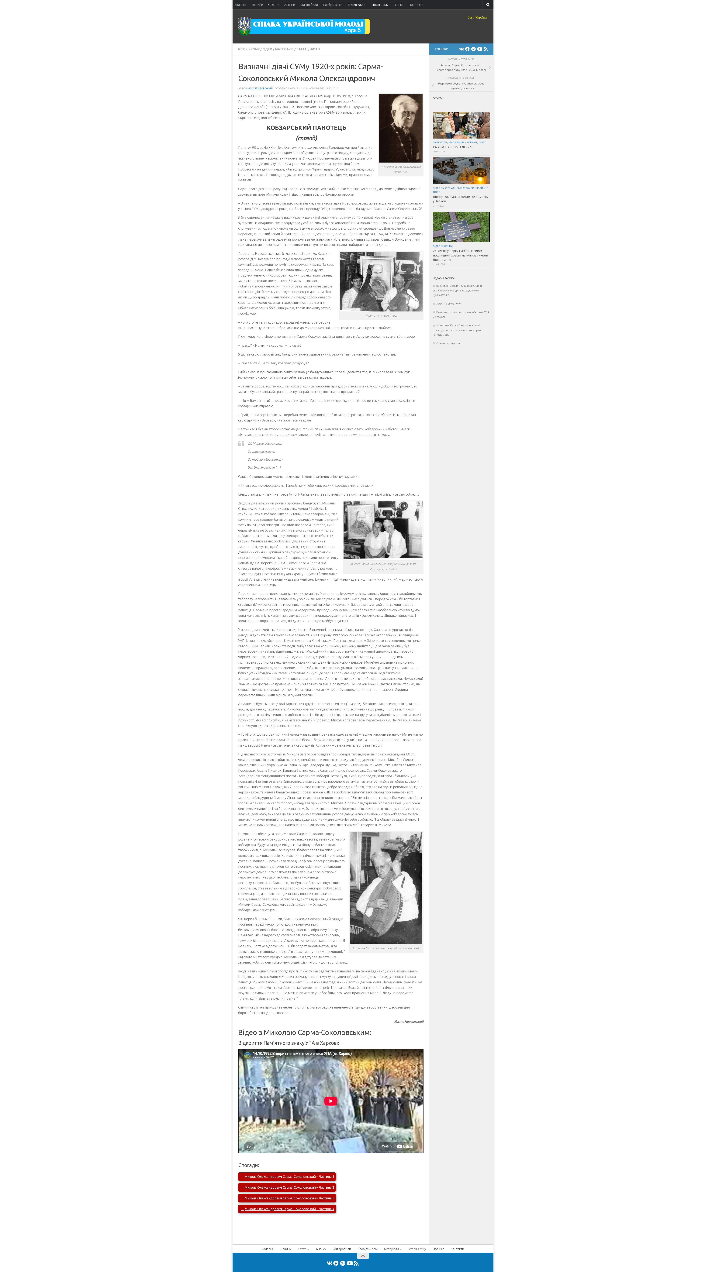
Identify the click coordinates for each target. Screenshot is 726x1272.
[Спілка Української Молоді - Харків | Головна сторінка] (304, 26)
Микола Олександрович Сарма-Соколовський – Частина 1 (289, 1176)
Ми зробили (309, 4)
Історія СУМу (379, 4)
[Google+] (473, 49)
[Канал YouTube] (479, 49)
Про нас (399, 4)
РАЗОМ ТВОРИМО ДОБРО (453, 147)
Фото (315, 49)
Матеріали (355, 4)
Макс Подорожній (260, 88)
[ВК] (461, 49)
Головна (241, 4)
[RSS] (485, 49)
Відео (267, 49)
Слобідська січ (333, 4)
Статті (272, 4)
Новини (257, 4)
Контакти (416, 4)
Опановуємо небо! (448, 343)
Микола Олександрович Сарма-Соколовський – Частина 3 (289, 1198)
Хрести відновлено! (449, 303)
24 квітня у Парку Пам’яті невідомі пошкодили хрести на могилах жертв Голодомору (460, 255)
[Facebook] (467, 49)
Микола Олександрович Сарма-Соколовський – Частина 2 (289, 1187)
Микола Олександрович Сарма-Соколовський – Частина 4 (289, 1209)
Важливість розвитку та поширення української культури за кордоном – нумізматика (457, 290)
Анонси (289, 4)
